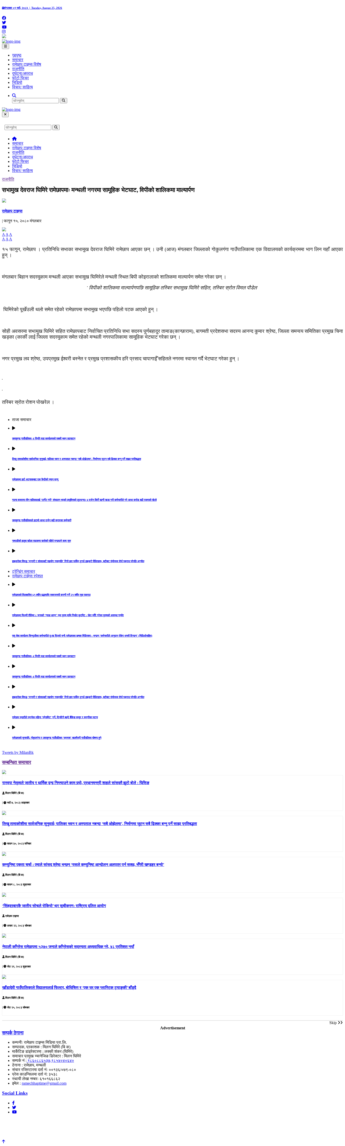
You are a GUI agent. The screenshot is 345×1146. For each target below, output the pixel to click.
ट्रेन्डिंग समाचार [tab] (23, 571)
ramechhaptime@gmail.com (44, 1083)
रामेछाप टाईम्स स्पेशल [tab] (27, 576)
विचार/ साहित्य (22, 87)
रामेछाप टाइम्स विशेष (26, 64)
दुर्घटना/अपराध (22, 73)
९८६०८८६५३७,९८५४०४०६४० (50, 1060)
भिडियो (17, 82)
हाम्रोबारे (10, 1121)
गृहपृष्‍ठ (16, 55)
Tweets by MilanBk (18, 752)
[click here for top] (3, 1141)
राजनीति (18, 69)
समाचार (17, 60)
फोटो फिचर (20, 78)
